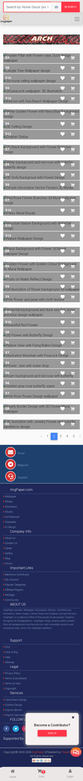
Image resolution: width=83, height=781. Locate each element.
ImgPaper (38, 752)
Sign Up (52, 733)
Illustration (10, 506)
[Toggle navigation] (77, 19)
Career (8, 548)
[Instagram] (25, 728)
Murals (8, 511)
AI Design (10, 527)
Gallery (8, 553)
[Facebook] (6, 728)
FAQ (7, 647)
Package (9, 594)
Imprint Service (13, 710)
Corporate (10, 522)
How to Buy (11, 652)
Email (20, 453)
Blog (7, 558)
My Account (11, 579)
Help (7, 657)
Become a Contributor (16, 574)
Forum (8, 563)
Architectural (11, 516)
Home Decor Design (15, 699)
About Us (10, 538)
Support (22, 477)
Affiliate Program (13, 589)
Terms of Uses (12, 683)
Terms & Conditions (15, 678)
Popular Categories (15, 584)
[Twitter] (16, 728)
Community (11, 600)
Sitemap (9, 662)
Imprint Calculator (14, 715)
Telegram (22, 465)
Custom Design (13, 704)
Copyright (10, 688)
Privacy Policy (12, 673)
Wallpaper (10, 496)
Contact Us (10, 543)
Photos (8, 501)
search (71, 7)
